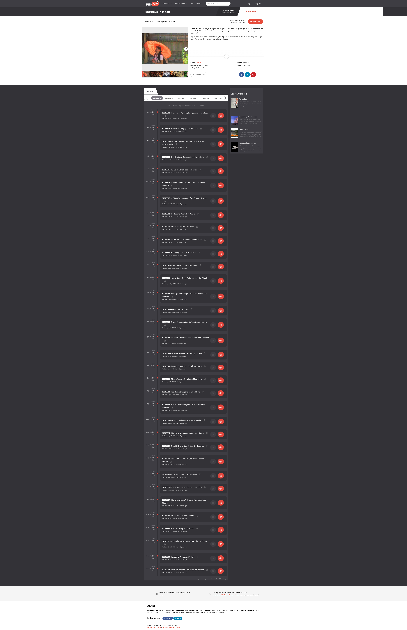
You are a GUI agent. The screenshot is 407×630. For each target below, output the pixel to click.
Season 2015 (193, 98)
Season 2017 (169, 98)
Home (147, 22)
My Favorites (196, 4)
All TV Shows (155, 22)
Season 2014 (206, 98)
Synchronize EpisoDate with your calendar (226, 595)
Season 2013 (218, 98)
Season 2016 (181, 98)
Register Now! (255, 21)
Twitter (178, 618)
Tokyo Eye (243, 99)
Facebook (169, 618)
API (148, 627)
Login (249, 4)
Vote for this (200, 75)
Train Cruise (244, 129)
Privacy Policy (156, 627)
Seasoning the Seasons (248, 117)
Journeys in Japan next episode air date (202, 579)
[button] (186, 49)
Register (258, 4)
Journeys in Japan (168, 22)
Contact (178, 627)
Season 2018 (157, 98)
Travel (198, 62)
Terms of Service (168, 627)
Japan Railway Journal (247, 143)
